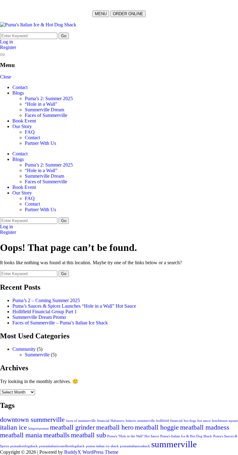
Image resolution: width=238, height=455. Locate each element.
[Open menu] (2, 55)
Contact (20, 87)
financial (103, 420)
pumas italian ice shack (102, 446)
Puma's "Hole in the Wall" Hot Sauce (133, 436)
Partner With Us (40, 143)
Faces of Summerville (46, 115)
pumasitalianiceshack (135, 446)
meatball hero (115, 427)
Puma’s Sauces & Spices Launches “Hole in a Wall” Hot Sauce (74, 306)
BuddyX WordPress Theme (91, 452)
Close (5, 76)
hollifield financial (169, 420)
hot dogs (190, 420)
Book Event (24, 120)
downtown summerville (32, 419)
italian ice (13, 427)
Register (8, 47)
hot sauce (204, 420)
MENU (101, 13)
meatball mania (21, 435)
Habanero (118, 420)
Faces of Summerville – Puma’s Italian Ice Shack (60, 322)
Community (24, 349)
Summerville (37, 354)
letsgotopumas (38, 428)
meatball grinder (72, 427)
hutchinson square (225, 420)
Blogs (18, 93)
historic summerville (140, 420)
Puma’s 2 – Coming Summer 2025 (46, 300)
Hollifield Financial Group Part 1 (44, 311)
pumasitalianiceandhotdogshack (62, 446)
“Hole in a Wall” (41, 104)
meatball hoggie (157, 427)
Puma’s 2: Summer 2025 (49, 98)
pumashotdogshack (24, 446)
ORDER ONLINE (128, 13)
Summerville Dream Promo (39, 317)
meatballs (56, 435)
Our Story (22, 126)
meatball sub (88, 435)
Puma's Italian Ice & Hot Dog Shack (186, 436)
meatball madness (204, 427)
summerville (174, 444)
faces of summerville (81, 420)
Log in (6, 41)
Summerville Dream (44, 109)
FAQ (30, 132)
